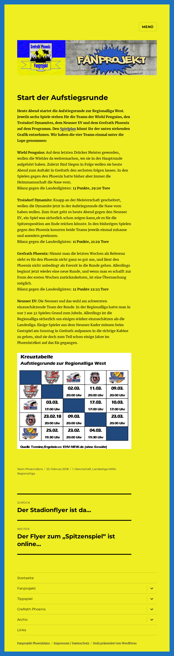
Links (21, 630)
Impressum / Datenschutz (71, 643)
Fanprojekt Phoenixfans (33, 643)
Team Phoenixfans (30, 469)
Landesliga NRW (104, 469)
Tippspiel (24, 599)
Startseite (25, 578)
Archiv (22, 620)
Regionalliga (26, 473)
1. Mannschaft (81, 469)
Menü (148, 27)
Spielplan (68, 129)
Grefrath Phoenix (31, 609)
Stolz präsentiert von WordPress (115, 643)
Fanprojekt (26, 588)
